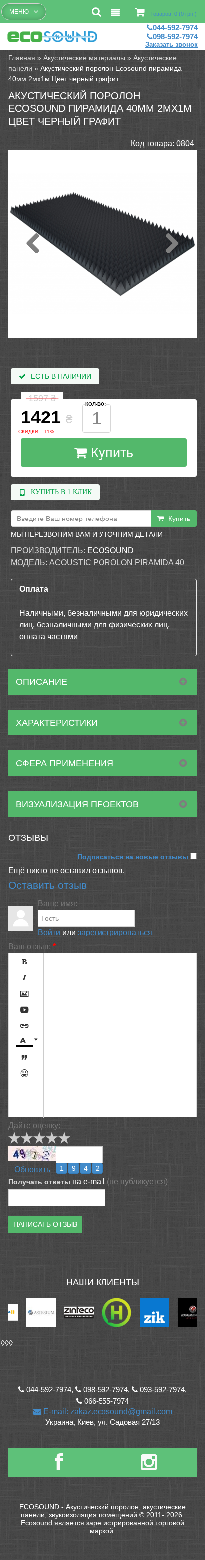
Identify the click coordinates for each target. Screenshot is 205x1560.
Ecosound (110, 550)
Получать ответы (39, 1182)
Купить (110, 452)
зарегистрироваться (115, 932)
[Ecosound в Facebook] (59, 1466)
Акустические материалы (84, 58)
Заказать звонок (171, 44)
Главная (21, 58)
